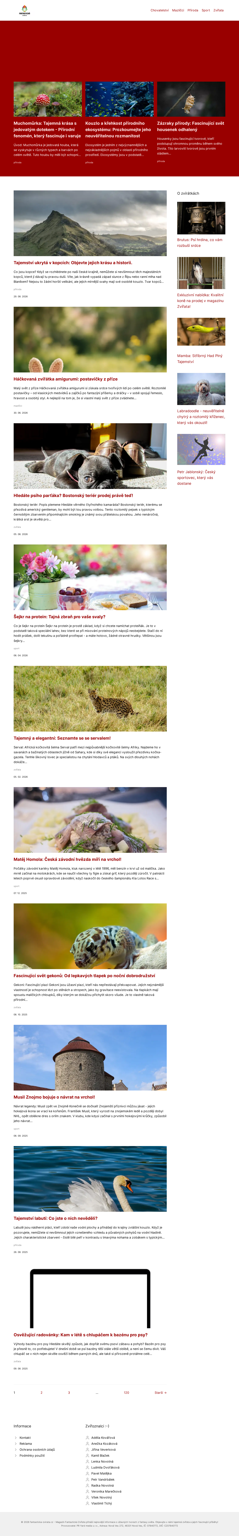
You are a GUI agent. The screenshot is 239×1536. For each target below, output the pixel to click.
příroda (17, 162)
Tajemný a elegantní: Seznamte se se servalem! (62, 738)
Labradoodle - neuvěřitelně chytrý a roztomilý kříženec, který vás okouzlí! (201, 417)
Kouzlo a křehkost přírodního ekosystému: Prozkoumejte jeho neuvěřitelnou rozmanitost (118, 129)
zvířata (17, 527)
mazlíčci (18, 405)
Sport (206, 10)
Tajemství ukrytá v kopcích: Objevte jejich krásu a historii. (73, 262)
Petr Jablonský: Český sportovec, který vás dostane (196, 478)
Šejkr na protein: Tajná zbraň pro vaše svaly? (60, 616)
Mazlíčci (178, 10)
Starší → (161, 1392)
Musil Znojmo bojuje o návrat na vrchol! (54, 1097)
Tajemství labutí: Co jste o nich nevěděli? (56, 1218)
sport (16, 648)
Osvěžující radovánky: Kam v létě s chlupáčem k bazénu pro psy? (81, 1334)
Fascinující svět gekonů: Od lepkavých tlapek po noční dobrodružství (84, 975)
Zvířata (218, 10)
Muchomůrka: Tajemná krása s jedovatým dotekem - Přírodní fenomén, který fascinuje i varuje (47, 129)
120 (126, 1392)
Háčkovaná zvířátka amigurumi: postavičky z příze (66, 379)
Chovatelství (160, 10)
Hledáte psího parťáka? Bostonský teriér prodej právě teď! (73, 495)
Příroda (193, 10)
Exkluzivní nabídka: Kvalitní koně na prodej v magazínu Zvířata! (200, 301)
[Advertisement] (119, 55)
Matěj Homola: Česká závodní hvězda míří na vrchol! (67, 859)
